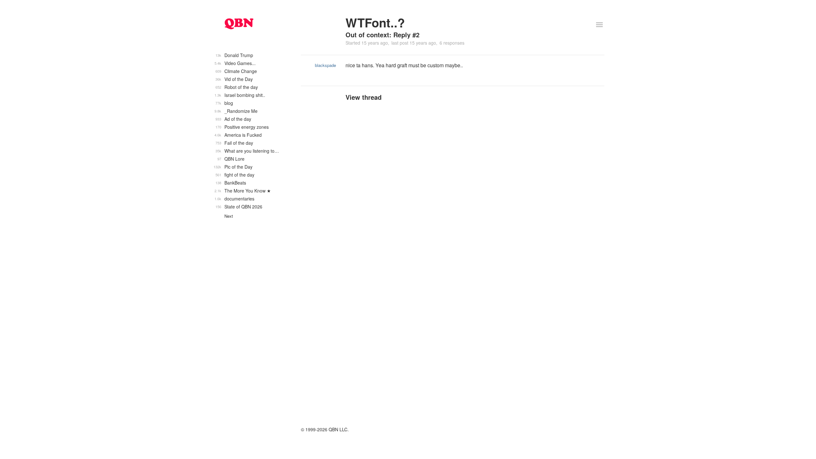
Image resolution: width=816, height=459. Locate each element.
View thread (364, 97)
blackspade (325, 65)
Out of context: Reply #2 (382, 34)
